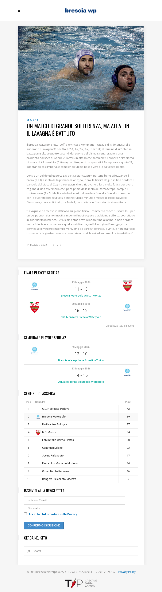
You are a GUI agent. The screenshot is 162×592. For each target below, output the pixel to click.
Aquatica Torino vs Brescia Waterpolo (81, 381)
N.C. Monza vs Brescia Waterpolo (81, 317)
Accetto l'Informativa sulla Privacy (53, 514)
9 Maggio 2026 (81, 347)
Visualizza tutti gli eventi (120, 325)
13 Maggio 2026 (81, 368)
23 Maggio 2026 (81, 282)
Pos (28, 402)
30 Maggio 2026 (81, 303)
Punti (128, 402)
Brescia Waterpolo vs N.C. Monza (81, 295)
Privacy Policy (127, 572)
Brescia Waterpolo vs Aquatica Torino (81, 360)
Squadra (40, 402)
